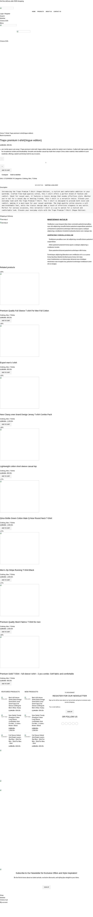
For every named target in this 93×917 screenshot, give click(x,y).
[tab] (39, 185)
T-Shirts (7, 133)
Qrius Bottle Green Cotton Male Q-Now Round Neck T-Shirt (26, 518)
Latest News (4, 838)
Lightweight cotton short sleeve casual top (18, 466)
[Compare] (2, 307)
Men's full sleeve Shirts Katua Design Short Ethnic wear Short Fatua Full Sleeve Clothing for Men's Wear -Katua (15, 703)
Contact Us (3, 835)
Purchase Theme (5, 865)
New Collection (5, 851)
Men (29, 178)
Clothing (25, 178)
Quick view (7, 307)
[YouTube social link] (49, 3)
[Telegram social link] (51, 6)
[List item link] (46, 767)
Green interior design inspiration (10, 792)
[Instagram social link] (47, 3)
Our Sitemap (4, 842)
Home (2, 133)
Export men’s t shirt (8, 362)
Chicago (2, 816)
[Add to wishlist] (12, 307)
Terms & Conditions (6, 832)
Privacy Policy (4, 825)
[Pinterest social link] (51, 3)
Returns (2, 828)
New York (3, 802)
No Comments (15, 787)
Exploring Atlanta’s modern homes (11, 783)
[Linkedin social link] (49, 6)
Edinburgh (3, 809)
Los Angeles (4, 812)
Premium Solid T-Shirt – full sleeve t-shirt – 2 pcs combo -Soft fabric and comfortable (37, 674)
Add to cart (6, 170)
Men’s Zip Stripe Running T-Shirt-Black (17, 570)
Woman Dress (4, 855)
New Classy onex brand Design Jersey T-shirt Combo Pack (26, 414)
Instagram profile (5, 848)
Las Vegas (3, 819)
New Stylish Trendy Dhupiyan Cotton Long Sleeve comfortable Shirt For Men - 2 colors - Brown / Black (15, 720)
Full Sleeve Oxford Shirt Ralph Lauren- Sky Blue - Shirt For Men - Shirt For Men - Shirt (15, 739)
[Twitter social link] (44, 3)
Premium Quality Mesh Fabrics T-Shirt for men (20, 622)
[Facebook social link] (42, 3)
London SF (3, 805)
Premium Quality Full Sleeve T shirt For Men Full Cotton (24, 311)
